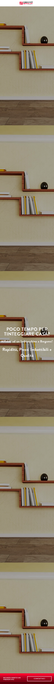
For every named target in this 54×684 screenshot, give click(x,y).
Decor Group (27, 3)
